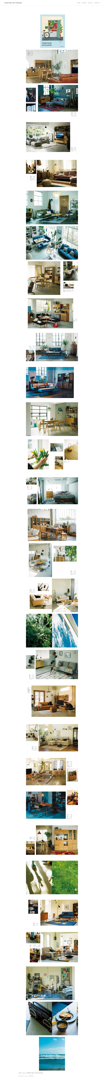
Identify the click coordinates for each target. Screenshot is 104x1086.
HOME (79, 2)
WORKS (84, 2)
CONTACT (97, 2)
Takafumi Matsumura (13, 3)
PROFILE (90, 2)
